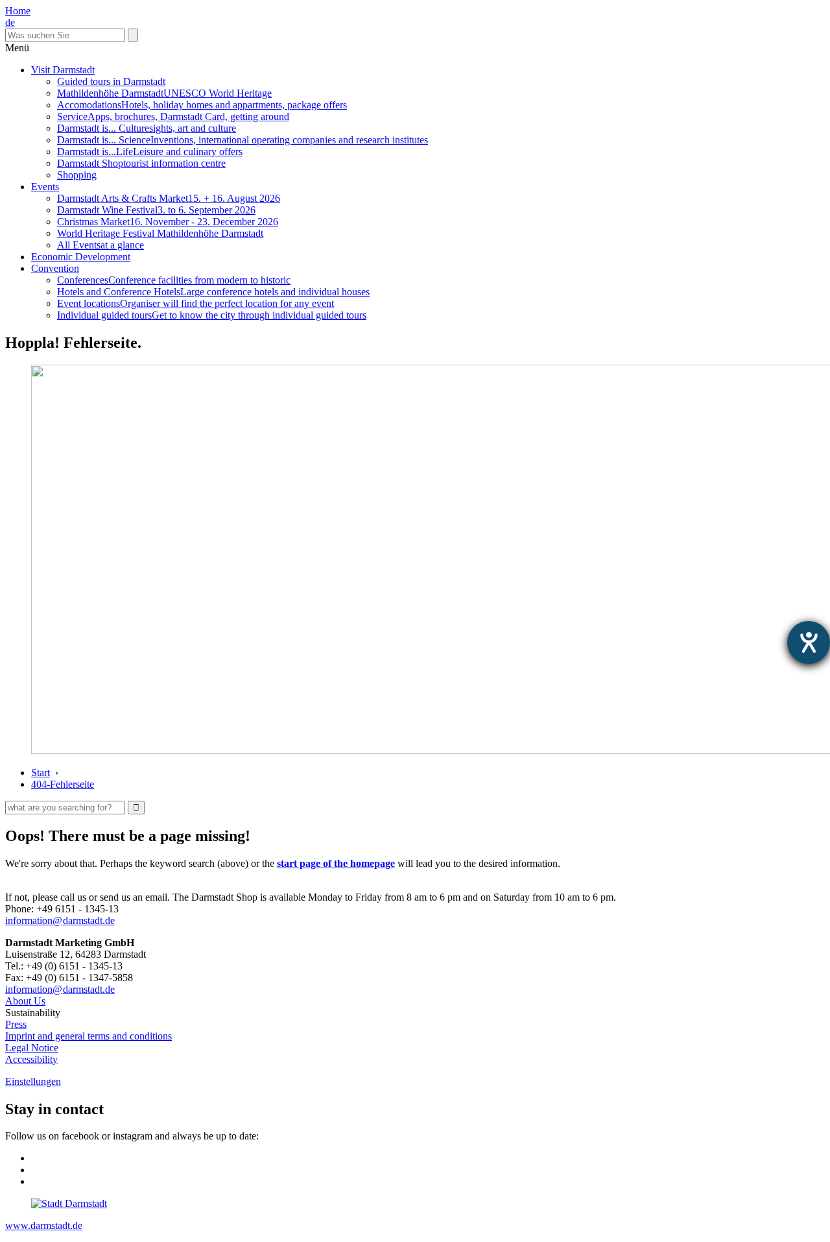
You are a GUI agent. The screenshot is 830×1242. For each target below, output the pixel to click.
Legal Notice (31, 1047)
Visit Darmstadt (63, 69)
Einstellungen (33, 1081)
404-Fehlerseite (62, 784)
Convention (55, 268)
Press (16, 1024)
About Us (25, 1000)
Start (40, 772)
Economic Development (80, 256)
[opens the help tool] (808, 642)
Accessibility (31, 1059)
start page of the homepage (336, 863)
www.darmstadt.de (43, 1225)
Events (45, 186)
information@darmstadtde (60, 920)
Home (17, 10)
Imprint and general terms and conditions (88, 1035)
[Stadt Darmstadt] (69, 1203)
